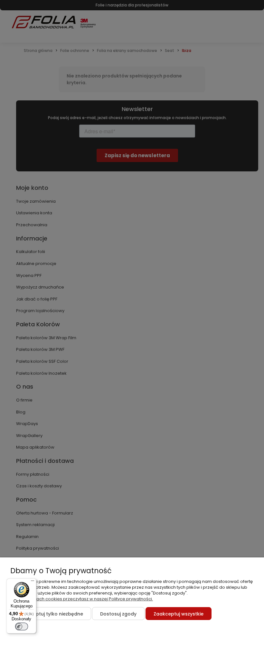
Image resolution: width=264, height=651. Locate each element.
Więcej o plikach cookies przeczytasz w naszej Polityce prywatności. (81, 599)
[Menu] (32, 582)
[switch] (21, 626)
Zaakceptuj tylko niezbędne (50, 614)
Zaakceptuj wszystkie (178, 614)
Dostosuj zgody (118, 614)
